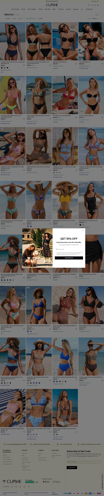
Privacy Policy (64, 254)
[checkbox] (55, 252)
